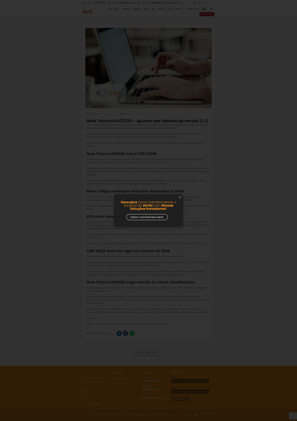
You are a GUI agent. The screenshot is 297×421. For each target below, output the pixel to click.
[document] (148, 210)
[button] (180, 197)
